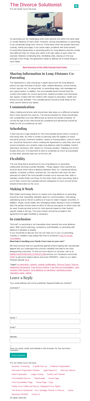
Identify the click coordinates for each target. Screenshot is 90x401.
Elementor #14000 (20, 394)
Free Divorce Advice (40, 267)
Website (13, 337)
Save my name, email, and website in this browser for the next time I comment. (40, 349)
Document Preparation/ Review (26, 370)
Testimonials (39, 378)
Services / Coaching (20, 366)
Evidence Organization (60, 366)
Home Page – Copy (44, 382)
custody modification (47, 264)
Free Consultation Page (22, 382)
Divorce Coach (63, 264)
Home (70, 390)
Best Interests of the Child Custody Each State (45, 67)
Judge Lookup (37, 374)
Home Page (53, 378)
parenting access (63, 270)
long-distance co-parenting (43, 270)
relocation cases (17, 273)
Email (13, 327)
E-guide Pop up (40, 366)
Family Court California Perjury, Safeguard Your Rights (36, 386)
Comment (15, 288)
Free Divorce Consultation (62, 267)
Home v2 (36, 394)
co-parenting (22, 264)
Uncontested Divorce (21, 378)
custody (33, 264)
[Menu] (76, 6)
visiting (28, 273)
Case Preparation (19, 374)
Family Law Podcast (56, 374)
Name (13, 318)
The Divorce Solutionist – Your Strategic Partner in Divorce (38, 390)
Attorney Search (67, 370)
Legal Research (50, 370)
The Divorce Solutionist (36, 5)
